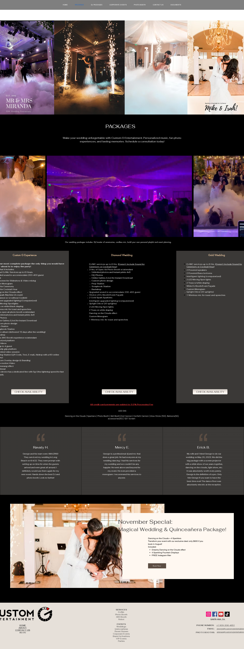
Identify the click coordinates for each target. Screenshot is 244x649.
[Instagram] (208, 614)
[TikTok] (227, 614)
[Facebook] (214, 614)
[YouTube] (220, 614)
